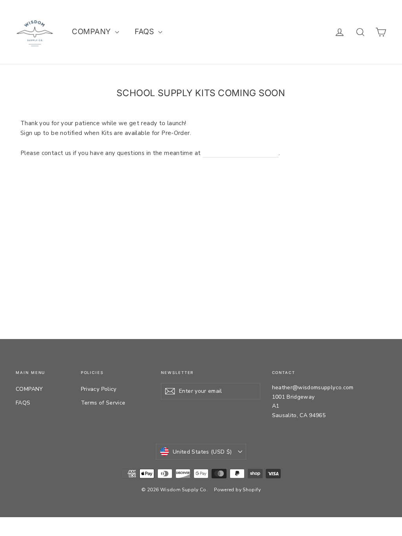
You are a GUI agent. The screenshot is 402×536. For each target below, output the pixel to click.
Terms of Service (103, 403)
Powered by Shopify (237, 490)
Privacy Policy (99, 389)
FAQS (145, 31)
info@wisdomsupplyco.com (241, 153)
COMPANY (92, 31)
